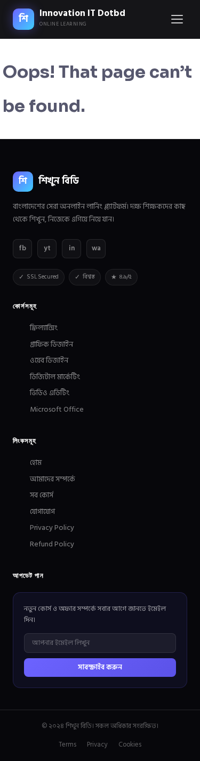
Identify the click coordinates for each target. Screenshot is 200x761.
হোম (36, 462)
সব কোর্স (41, 495)
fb (22, 248)
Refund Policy (52, 544)
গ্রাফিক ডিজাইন (51, 344)
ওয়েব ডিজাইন (49, 360)
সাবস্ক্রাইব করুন (100, 667)
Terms (67, 745)
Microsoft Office (57, 409)
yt (47, 248)
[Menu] (177, 19)
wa (96, 248)
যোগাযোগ (42, 511)
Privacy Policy (52, 527)
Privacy (97, 745)
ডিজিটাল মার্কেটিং (55, 377)
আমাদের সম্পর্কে (52, 479)
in (72, 248)
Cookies (129, 745)
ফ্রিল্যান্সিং (44, 328)
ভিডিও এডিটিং (49, 393)
